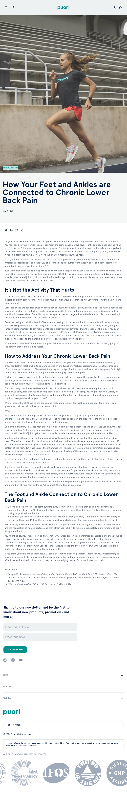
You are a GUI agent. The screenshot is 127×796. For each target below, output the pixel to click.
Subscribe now (15, 649)
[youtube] (20, 660)
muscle (13, 418)
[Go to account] (114, 7)
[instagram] (13, 660)
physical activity (10, 168)
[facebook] (5, 660)
